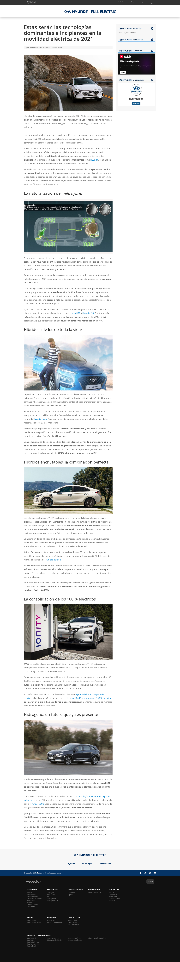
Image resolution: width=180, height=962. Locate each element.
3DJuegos (50, 893)
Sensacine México (74, 938)
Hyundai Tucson (53, 559)
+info (151, 3)
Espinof (70, 895)
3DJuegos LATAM (53, 938)
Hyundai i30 (88, 313)
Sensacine (71, 893)
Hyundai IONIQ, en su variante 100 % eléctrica (89, 698)
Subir (150, 882)
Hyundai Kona (40, 418)
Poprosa (112, 900)
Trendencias (113, 895)
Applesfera (31, 900)
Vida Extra (51, 895)
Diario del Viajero (74, 924)
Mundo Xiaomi (32, 904)
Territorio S (31, 906)
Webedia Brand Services (40, 47)
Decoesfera (113, 897)
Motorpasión (31, 920)
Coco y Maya (72, 922)
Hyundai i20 (74, 313)
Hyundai (94, 159)
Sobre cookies (105, 863)
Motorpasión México (54, 940)
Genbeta (30, 902)
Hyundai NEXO (37, 803)
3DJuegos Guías (52, 900)
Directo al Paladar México (97, 938)
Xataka (29, 893)
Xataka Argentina (33, 944)
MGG (49, 897)
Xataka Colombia (33, 942)
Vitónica (111, 893)
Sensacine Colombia (75, 940)
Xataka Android (32, 897)
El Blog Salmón (52, 920)
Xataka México (32, 938)
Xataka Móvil (31, 895)
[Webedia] (33, 882)
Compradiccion (114, 899)
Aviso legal (87, 863)
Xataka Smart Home (34, 899)
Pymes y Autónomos (54, 922)
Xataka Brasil (31, 946)
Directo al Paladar (94, 893)
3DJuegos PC (51, 899)
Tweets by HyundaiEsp (127, 32)
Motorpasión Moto (34, 922)
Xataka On (30, 940)
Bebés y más (72, 920)
